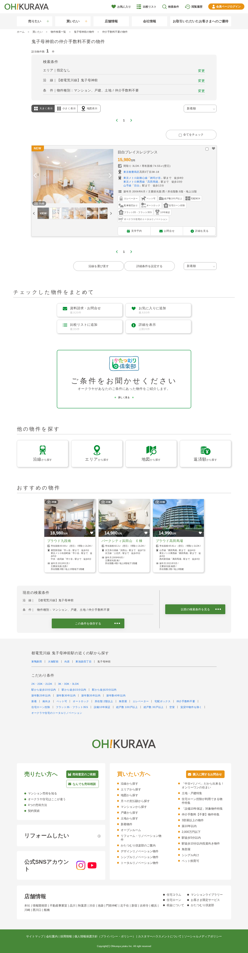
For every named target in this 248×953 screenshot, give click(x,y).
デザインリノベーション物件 (139, 851)
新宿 (134, 905)
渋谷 (92, 905)
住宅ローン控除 (40, 707)
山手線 (127, 185)
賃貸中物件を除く (191, 707)
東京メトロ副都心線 (135, 177)
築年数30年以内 (66, 695)
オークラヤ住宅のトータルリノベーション (56, 712)
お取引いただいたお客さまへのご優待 (200, 21)
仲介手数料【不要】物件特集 (200, 814)
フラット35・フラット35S (72, 707)
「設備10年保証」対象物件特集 (202, 808)
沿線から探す (129, 783)
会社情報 (149, 21)
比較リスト (149, 6)
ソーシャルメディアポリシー (203, 936)
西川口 (37, 909)
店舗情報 (111, 21)
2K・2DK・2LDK (41, 683)
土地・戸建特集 (192, 793)
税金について (175, 905)
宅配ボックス (162, 701)
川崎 (27, 909)
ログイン (228, 6)
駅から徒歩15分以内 (74, 689)
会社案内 (52, 936)
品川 (73, 905)
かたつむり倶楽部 (202, 905)
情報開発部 (40, 905)
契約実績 (34, 810)
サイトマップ (35, 936)
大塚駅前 (53, 661)
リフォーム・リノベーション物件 (141, 837)
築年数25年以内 (41, 695)
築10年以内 (189, 826)
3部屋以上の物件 (193, 820)
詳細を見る (202, 230)
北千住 (124, 905)
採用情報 (66, 936)
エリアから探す (131, 789)
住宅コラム (174, 894)
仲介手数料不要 (185, 701)
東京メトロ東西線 (134, 181)
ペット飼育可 (190, 860)
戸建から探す (129, 812)
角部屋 (123, 701)
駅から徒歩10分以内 (43, 689)
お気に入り (124, 6)
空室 (172, 707)
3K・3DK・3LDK (68, 683)
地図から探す (129, 795)
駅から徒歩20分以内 (104, 689)
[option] (72, 176)
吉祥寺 (144, 905)
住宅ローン (174, 899)
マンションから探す (134, 806)
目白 (136, 185)
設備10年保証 (102, 707)
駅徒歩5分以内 (191, 837)
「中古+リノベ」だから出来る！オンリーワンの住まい (203, 785)
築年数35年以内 (91, 695)
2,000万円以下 (191, 831)
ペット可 (61, 701)
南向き (46, 701)
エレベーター (141, 701)
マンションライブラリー (207, 894)
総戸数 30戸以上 (154, 707)
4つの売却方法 (37, 805)
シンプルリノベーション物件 (139, 857)
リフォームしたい (46, 835)
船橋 (47, 909)
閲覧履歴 (197, 6)
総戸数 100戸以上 (127, 707)
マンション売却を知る (42, 793)
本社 (27, 905)
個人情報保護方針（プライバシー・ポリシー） (104, 936)
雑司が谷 (155, 177)
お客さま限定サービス (205, 899)
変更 (201, 71)
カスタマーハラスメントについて (160, 936)
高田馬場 (152, 181)
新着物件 (126, 824)
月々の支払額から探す (135, 801)
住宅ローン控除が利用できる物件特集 (202, 800)
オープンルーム (131, 830)
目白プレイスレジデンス (138, 152)
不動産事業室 (58, 905)
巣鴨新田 (36, 661)
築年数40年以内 (116, 695)
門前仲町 (112, 905)
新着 (34, 701)
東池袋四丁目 (84, 661)
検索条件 (173, 6)
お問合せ (169, 230)
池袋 (100, 905)
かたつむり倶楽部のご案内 (138, 845)
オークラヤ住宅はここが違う (47, 799)
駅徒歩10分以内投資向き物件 (201, 843)
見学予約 (136, 230)
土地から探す (129, 818)
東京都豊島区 (131, 171)
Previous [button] (35, 176)
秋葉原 (82, 905)
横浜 (154, 905)
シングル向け (190, 855)
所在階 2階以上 (104, 701)
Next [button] (110, 176)
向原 (67, 661)
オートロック (81, 701)
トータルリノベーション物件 (139, 862)
